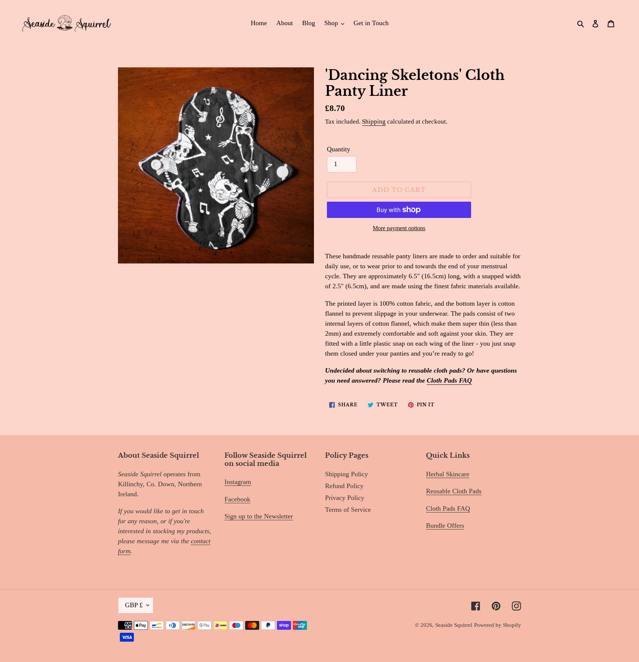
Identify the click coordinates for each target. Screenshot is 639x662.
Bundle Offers (445, 525)
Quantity (338, 149)
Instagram (237, 481)
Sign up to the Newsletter (258, 516)
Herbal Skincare (447, 474)
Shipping (374, 121)
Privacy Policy (344, 497)
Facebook (237, 499)
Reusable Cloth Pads (453, 491)
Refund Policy (344, 486)
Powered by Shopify (497, 625)
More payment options (399, 228)
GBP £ (134, 605)
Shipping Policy (346, 474)
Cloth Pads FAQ (449, 380)
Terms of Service (348, 509)
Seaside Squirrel (453, 625)
